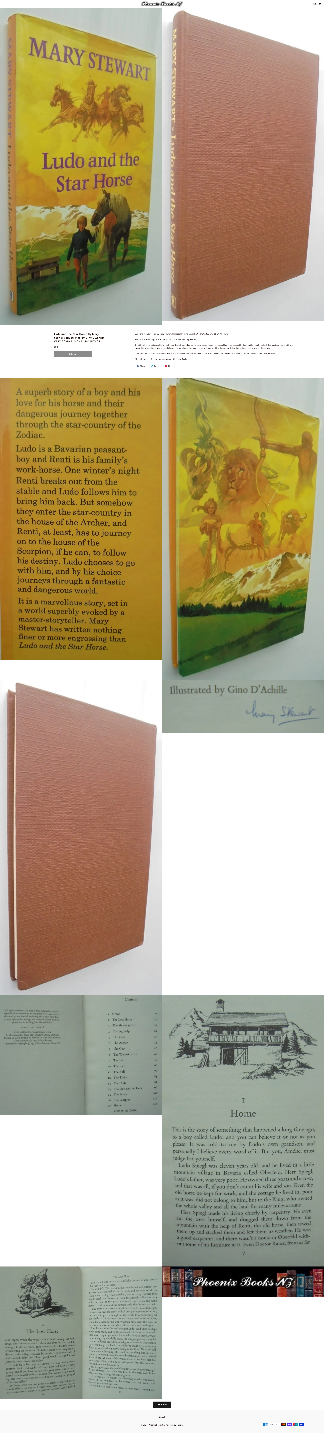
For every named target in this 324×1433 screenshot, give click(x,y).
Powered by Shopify (174, 1425)
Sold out (73, 354)
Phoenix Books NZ (157, 1425)
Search (162, 1417)
